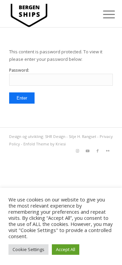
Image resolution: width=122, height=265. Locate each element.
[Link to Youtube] (87, 151)
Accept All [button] (65, 249)
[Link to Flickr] (108, 151)
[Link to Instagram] (77, 151)
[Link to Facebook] (98, 151)
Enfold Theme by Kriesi (44, 143)
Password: (19, 70)
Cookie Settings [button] (28, 249)
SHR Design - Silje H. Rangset (70, 136)
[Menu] (103, 14)
